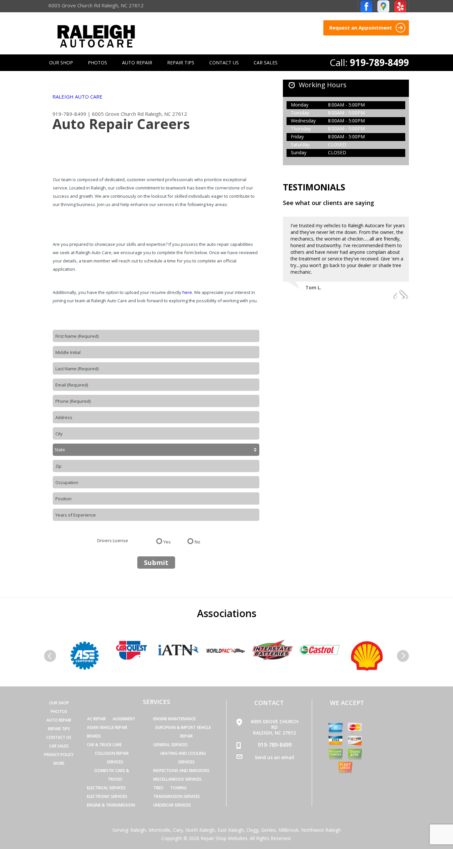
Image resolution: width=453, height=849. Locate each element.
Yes (167, 541)
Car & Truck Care (104, 744)
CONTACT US (224, 62)
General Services (170, 744)
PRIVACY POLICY (59, 754)
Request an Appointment (361, 27)
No (197, 541)
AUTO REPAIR (137, 62)
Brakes (94, 736)
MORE (58, 763)
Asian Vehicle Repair (107, 727)
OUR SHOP (61, 62)
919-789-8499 (379, 62)
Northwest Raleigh (321, 830)
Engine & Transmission (111, 805)
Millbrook (288, 830)
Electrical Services (106, 788)
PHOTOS (97, 62)
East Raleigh (231, 830)
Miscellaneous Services (177, 779)
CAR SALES (266, 62)
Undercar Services (172, 805)
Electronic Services (107, 796)
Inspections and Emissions (181, 770)
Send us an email (274, 757)
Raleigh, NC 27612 (166, 113)
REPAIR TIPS (180, 62)
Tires (158, 788)
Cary (178, 830)
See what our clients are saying (328, 203)
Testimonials (314, 187)
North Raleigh (200, 830)
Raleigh (138, 830)
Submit (156, 562)
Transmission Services (176, 796)
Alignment (124, 719)
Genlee (268, 830)
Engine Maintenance (174, 719)
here (187, 292)
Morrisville (159, 830)
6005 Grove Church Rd (118, 113)
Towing (178, 788)
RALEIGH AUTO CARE (77, 96)
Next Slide (403, 294)
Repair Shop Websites (224, 838)
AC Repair (96, 719)
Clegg (252, 830)
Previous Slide (391, 294)
